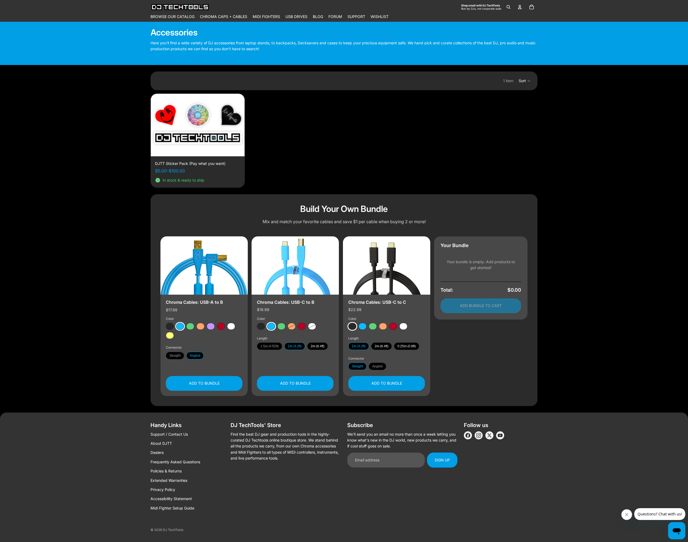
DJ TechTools (173, 530)
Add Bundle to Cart (481, 305)
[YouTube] (500, 435)
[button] (525, 81)
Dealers (157, 452)
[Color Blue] (180, 326)
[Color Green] (190, 326)
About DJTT (161, 443)
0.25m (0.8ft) (406, 346)
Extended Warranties (168, 480)
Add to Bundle (204, 383)
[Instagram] (479, 435)
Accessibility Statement (171, 498)
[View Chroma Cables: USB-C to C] (386, 265)
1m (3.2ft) (295, 346)
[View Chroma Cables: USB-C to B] (295, 265)
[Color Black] (170, 326)
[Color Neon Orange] (200, 326)
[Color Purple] (211, 326)
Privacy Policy (162, 489)
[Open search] (508, 7)
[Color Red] (221, 326)
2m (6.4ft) (317, 346)
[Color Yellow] (170, 335)
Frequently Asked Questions (175, 462)
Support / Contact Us (169, 434)
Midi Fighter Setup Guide (172, 508)
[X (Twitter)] (489, 435)
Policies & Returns (166, 471)
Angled (195, 355)
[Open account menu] (520, 7)
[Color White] (231, 326)
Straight (175, 355)
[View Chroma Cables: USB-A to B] (204, 265)
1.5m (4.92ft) (269, 346)
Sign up (442, 460)
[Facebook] (468, 435)
